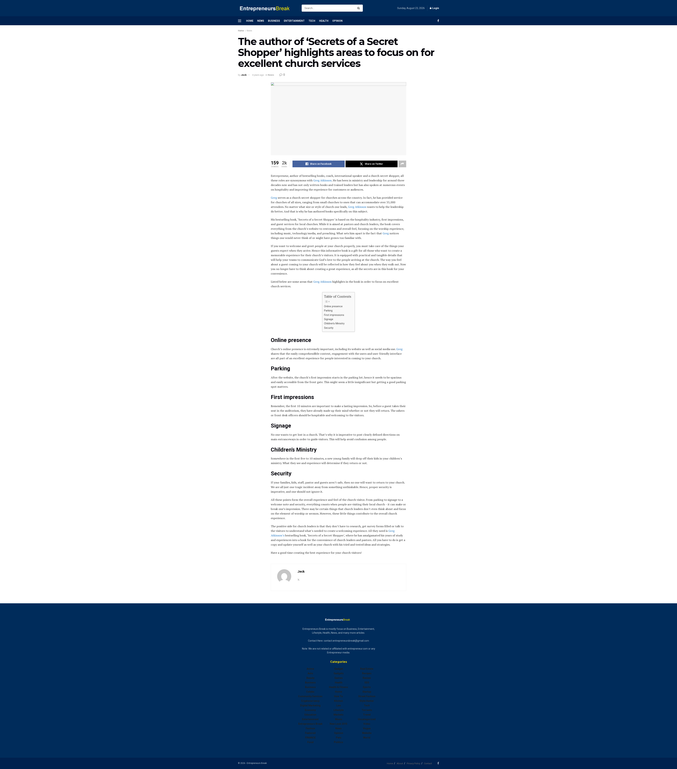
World (366, 737)
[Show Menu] (239, 21)
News (260, 20)
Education (310, 714)
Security (328, 327)
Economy (310, 710)
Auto (310, 673)
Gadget (338, 668)
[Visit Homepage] (266, 8)
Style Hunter (367, 700)
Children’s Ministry (334, 323)
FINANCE (310, 737)
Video (366, 723)
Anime (310, 668)
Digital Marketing (310, 705)
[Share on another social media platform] (402, 164)
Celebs (310, 691)
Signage (328, 319)
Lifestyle (339, 710)
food (310, 742)
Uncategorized (367, 719)
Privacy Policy (413, 763)
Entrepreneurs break (310, 723)
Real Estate (366, 668)
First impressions (334, 315)
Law (338, 705)
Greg (274, 198)
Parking (328, 310)
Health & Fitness (338, 687)
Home (249, 20)
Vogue (367, 728)
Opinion (337, 20)
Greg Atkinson (322, 180)
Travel (367, 714)
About (400, 763)
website (366, 733)
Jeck (243, 75)
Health (323, 20)
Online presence (333, 306)
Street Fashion (366, 696)
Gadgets (339, 673)
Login (435, 8)
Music (338, 719)
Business (274, 20)
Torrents (367, 710)
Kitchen (338, 700)
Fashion (310, 728)
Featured (310, 733)
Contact (428, 763)
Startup (366, 691)
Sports (367, 687)
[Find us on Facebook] (438, 20)
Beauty (310, 678)
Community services (310, 696)
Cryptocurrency (310, 700)
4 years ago (258, 75)
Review (367, 678)
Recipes (366, 673)
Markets (338, 714)
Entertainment (294, 20)
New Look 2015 (338, 723)
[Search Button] (359, 8)
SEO (366, 682)
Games (338, 678)
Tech (312, 20)
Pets (338, 737)
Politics (338, 742)
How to (338, 696)
